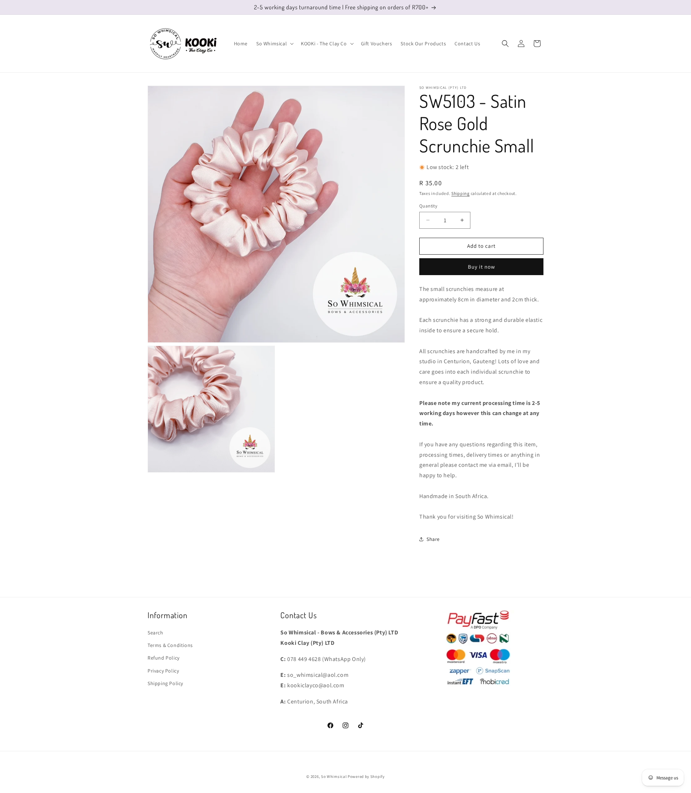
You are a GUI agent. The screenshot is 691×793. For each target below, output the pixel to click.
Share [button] (433, 539)
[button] (274, 43)
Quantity (428, 206)
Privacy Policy (163, 670)
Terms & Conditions (170, 645)
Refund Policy (164, 658)
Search (155, 632)
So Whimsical (334, 776)
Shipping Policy (165, 683)
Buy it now (481, 266)
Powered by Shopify (366, 776)
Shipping (460, 193)
